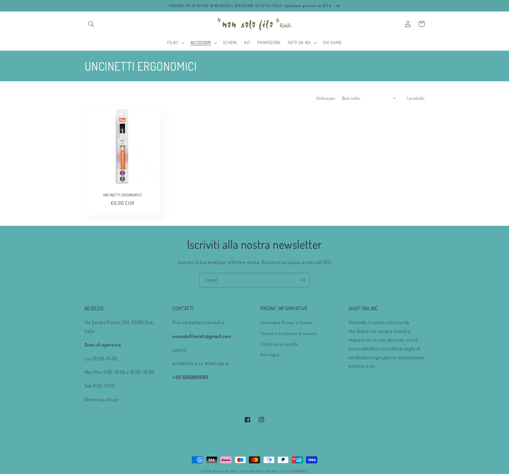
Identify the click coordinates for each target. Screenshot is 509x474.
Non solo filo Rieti (225, 471)
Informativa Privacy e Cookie (286, 322)
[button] (91, 24)
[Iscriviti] (303, 280)
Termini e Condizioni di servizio (288, 333)
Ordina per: (326, 98)
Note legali (270, 354)
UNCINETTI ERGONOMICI (122, 195)
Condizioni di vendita (279, 344)
